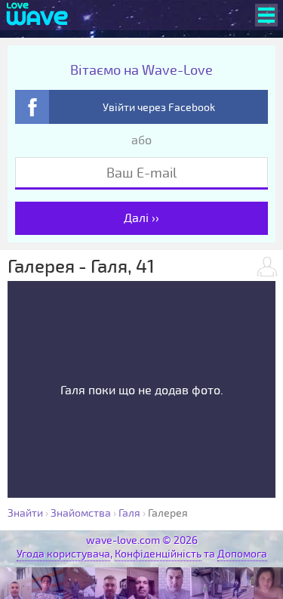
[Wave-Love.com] (37, 15)
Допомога (242, 554)
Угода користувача (63, 554)
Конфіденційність (158, 554)
